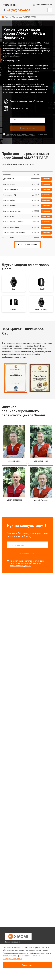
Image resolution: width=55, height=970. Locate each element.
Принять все (28, 965)
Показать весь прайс (27, 245)
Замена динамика (10, 190)
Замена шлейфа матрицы (13, 222)
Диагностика (8, 179)
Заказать (46, 179)
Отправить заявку (27, 128)
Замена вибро (9, 200)
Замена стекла (9, 184)
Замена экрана (9, 217)
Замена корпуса (9, 206)
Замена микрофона (11, 227)
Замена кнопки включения (14, 233)
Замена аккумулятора (12, 211)
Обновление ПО (9, 195)
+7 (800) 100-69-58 (18, 10)
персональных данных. (27, 136)
